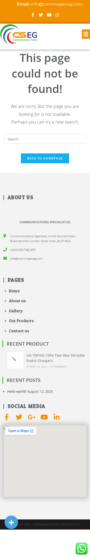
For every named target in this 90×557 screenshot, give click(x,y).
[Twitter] (41, 15)
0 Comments (58, 366)
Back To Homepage (45, 158)
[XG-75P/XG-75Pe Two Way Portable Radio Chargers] (15, 360)
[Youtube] (49, 15)
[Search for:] (45, 138)
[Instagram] (57, 15)
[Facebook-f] (33, 15)
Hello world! (16, 391)
